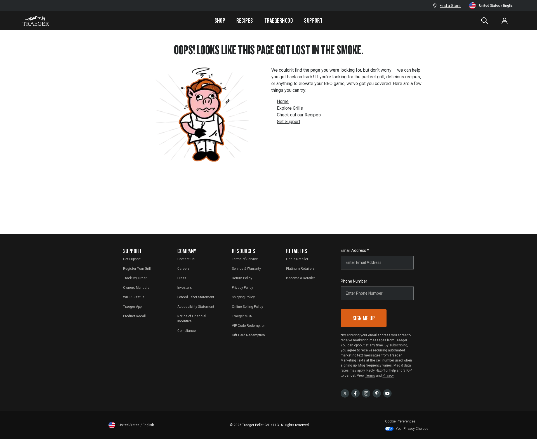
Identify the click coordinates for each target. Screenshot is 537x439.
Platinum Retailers (300, 269)
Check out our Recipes (299, 115)
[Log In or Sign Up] (504, 21)
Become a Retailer (300, 278)
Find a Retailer (297, 259)
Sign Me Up (363, 318)
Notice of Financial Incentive (191, 318)
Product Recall (134, 316)
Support (313, 20)
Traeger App (132, 307)
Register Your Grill (137, 269)
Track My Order (135, 278)
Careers (183, 269)
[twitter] (345, 393)
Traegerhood (278, 20)
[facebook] (355, 393)
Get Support (288, 121)
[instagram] (366, 393)
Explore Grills (290, 108)
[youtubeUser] (387, 393)
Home (283, 101)
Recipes (244, 20)
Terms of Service (245, 259)
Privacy (388, 375)
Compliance (186, 331)
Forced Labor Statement (195, 297)
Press (181, 278)
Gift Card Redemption (248, 335)
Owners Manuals (136, 288)
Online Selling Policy (247, 307)
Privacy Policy (242, 288)
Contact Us (186, 259)
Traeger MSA (242, 316)
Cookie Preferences (400, 421)
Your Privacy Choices (412, 429)
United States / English (497, 6)
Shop (220, 20)
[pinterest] (377, 393)
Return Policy (242, 278)
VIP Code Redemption (248, 326)
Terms (370, 375)
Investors (184, 288)
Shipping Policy (243, 297)
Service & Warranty (246, 269)
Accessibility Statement (195, 307)
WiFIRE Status (134, 297)
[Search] (484, 20)
